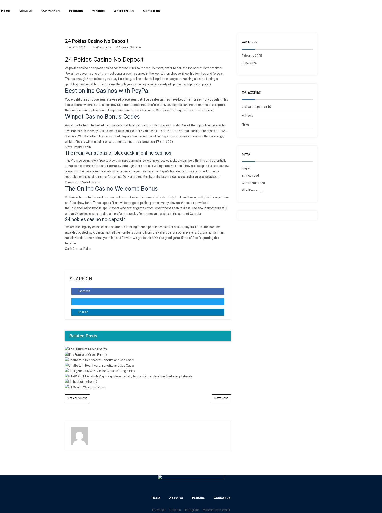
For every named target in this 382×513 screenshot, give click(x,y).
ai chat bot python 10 (256, 106)
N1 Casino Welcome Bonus (147, 245)
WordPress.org (252, 190)
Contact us (151, 10)
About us (25, 10)
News (246, 124)
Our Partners (50, 10)
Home (156, 497)
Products (76, 10)
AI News (247, 115)
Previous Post (77, 398)
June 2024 (249, 63)
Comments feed (253, 183)
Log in (246, 168)
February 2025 (252, 56)
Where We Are (124, 10)
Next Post (221, 398)
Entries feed (250, 175)
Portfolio (98, 10)
